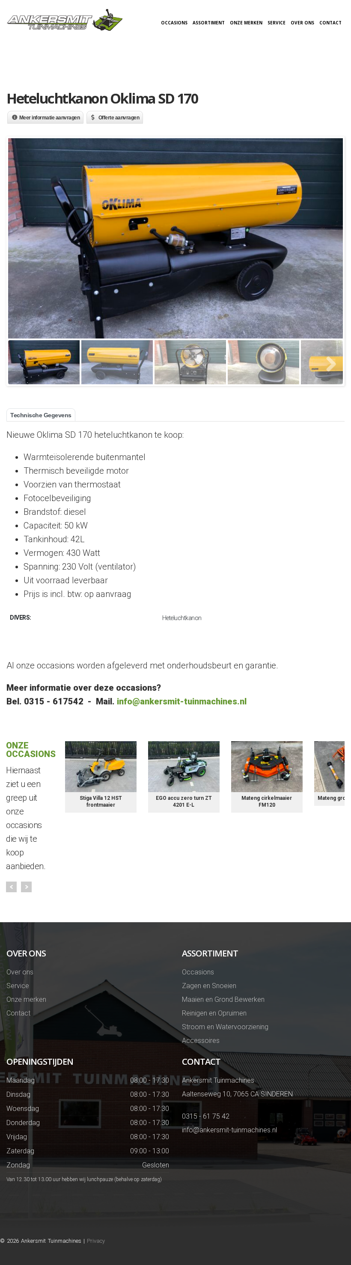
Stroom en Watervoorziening (225, 1027)
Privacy (96, 1241)
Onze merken (246, 23)
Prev (11, 887)
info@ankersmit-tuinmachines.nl (182, 701)
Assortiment (209, 23)
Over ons (302, 23)
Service (277, 23)
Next (26, 887)
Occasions (174, 23)
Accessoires (201, 1040)
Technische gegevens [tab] (40, 415)
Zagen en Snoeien (209, 986)
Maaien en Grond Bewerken (223, 999)
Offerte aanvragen (119, 118)
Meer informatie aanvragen (49, 118)
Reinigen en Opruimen (214, 1013)
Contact (330, 23)
